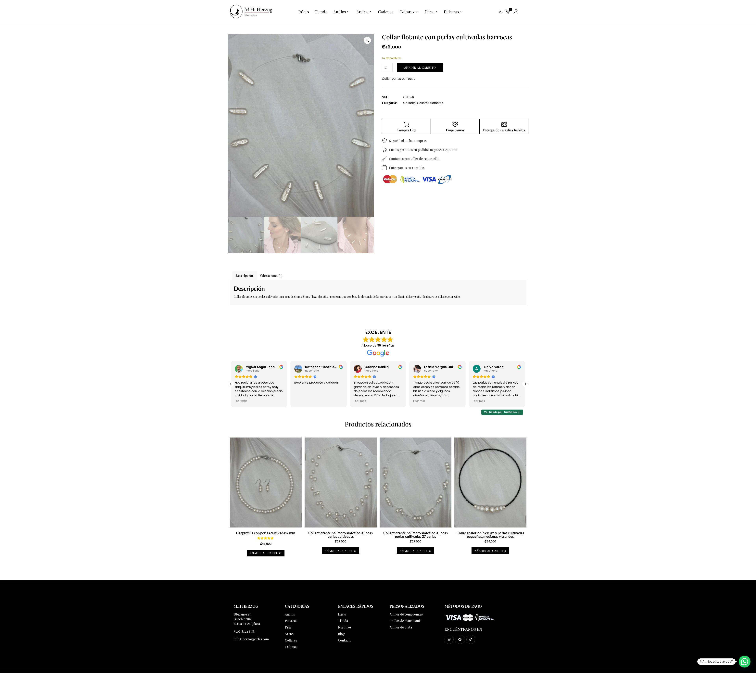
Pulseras (451, 11)
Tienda (321, 11)
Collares (406, 11)
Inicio (303, 11)
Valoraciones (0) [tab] (271, 275)
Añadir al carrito (420, 68)
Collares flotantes (430, 103)
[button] (504, 11)
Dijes (429, 11)
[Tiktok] (470, 639)
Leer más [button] (300, 401)
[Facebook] (460, 639)
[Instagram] (449, 639)
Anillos (339, 11)
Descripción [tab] (244, 275)
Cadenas (386, 11)
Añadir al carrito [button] (266, 553)
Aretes (362, 11)
